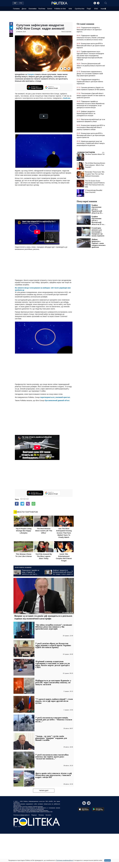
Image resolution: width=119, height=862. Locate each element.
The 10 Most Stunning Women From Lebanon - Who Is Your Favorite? (95, 165)
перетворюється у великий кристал (55, 397)
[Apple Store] (83, 809)
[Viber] (11, 31)
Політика (41, 9)
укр (15, 3)
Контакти (48, 815)
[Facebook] (11, 24)
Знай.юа (66, 98)
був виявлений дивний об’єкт (57, 400)
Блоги (49, 9)
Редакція (34, 815)
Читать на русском (66, 31)
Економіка (32, 9)
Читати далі (43, 790)
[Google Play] (98, 809)
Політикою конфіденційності (64, 860)
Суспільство (79, 9)
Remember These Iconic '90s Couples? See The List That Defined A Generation (94, 174)
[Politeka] (59, 3)
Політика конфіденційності (21, 815)
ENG (96, 9)
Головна (16, 9)
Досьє (24, 9)
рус (20, 3)
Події (89, 9)
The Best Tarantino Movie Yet (94, 154)
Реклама (41, 815)
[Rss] (95, 3)
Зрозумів (107, 860)
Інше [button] (102, 9)
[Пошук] (105, 3)
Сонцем (30, 74)
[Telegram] (98, 3)
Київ (70, 9)
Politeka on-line (60, 9)
